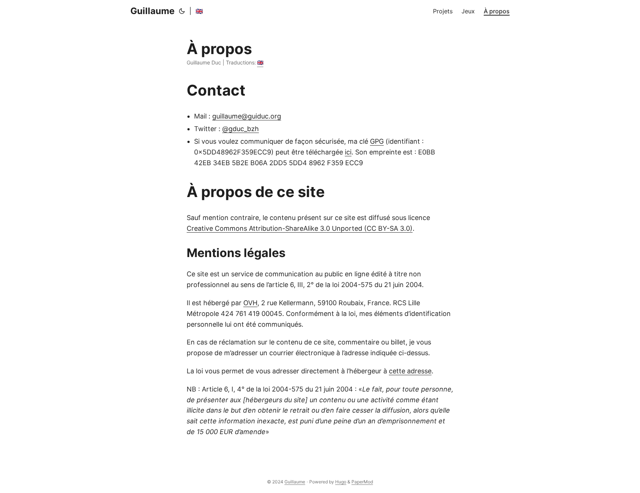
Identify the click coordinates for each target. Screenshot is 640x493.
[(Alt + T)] (181, 11)
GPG (377, 141)
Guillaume (152, 11)
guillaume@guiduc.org (246, 116)
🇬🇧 (199, 11)
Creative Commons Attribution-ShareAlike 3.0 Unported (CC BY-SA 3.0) (300, 228)
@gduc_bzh (240, 129)
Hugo (340, 481)
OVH (250, 303)
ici (348, 152)
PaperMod (362, 481)
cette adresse (410, 371)
